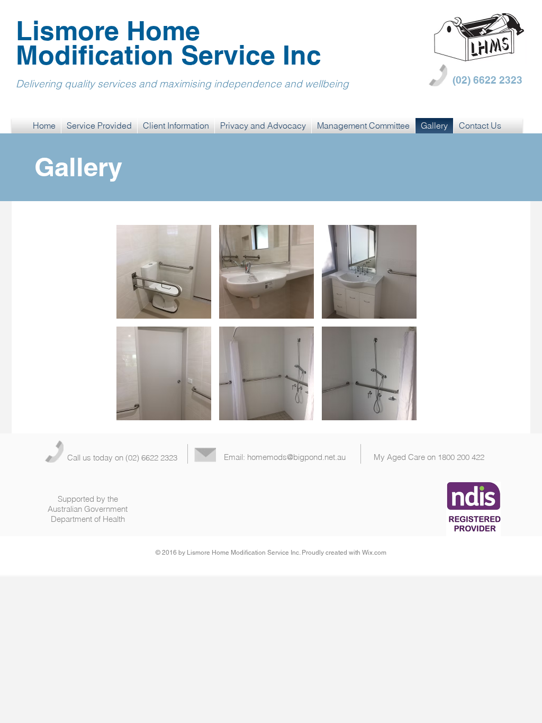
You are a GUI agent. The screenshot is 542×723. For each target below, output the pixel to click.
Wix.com (374, 552)
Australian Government (88, 509)
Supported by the (88, 499)
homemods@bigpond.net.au (296, 457)
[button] (163, 272)
